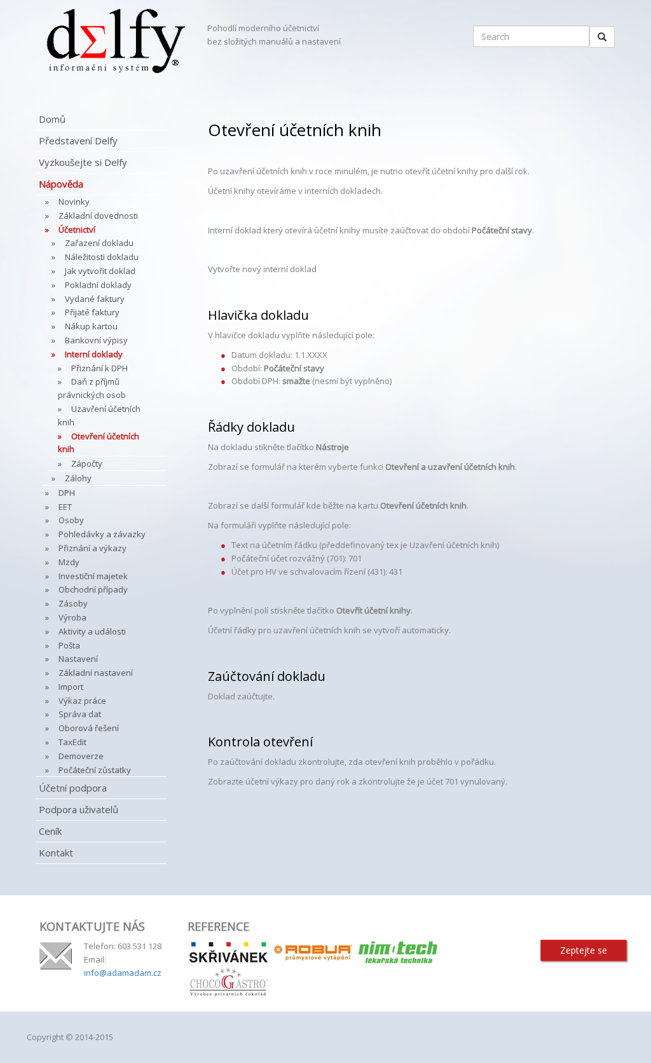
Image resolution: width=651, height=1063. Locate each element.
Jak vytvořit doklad (100, 271)
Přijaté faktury (92, 312)
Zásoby (73, 603)
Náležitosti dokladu (102, 257)
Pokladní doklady (98, 285)
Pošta (69, 645)
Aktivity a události (92, 631)
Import (70, 686)
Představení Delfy (78, 140)
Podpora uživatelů (78, 809)
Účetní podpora (73, 787)
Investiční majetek (93, 576)
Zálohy (78, 478)
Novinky (74, 201)
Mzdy (68, 562)
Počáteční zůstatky (94, 770)
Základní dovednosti (98, 215)
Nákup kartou (91, 326)
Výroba (72, 617)
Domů (52, 119)
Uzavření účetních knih (99, 415)
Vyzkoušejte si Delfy (83, 162)
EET (65, 506)
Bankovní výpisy (96, 340)
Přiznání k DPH (99, 368)
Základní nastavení (95, 672)
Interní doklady (94, 354)
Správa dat (79, 714)
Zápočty (86, 463)
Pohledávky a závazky (102, 534)
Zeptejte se (583, 950)
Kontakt (56, 852)
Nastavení (78, 658)
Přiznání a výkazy (92, 548)
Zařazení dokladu (99, 243)
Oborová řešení (88, 728)
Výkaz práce (82, 700)
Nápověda (61, 183)
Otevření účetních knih (98, 442)
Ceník (50, 831)
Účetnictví (76, 229)
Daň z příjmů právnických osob (92, 388)
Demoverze (81, 756)
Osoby (71, 520)
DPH (66, 492)
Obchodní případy (93, 589)
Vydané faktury (95, 299)
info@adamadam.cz (122, 972)
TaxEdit (72, 742)
